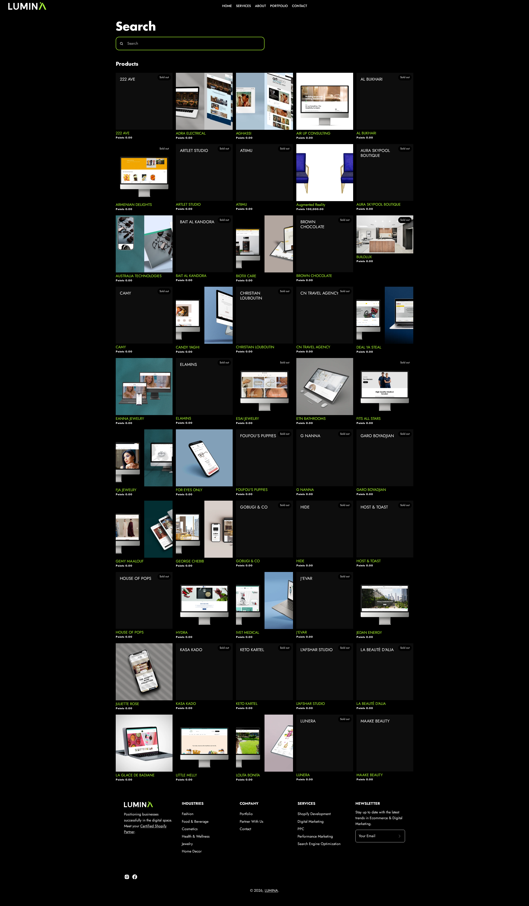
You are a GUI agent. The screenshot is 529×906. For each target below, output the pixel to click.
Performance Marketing (315, 836)
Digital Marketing (311, 821)
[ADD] (226, 121)
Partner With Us (251, 821)
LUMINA (271, 890)
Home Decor (192, 851)
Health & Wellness (196, 836)
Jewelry (187, 843)
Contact (245, 829)
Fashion (187, 813)
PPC (301, 829)
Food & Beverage (195, 821)
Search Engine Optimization (319, 843)
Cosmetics (190, 829)
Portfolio (246, 813)
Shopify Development (314, 813)
